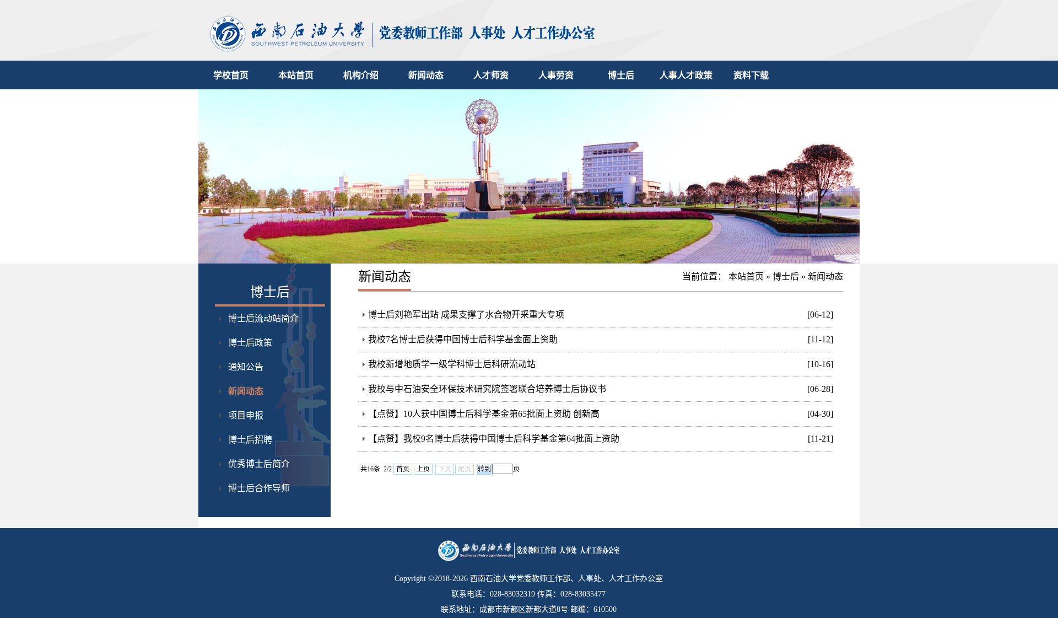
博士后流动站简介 (263, 318)
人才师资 (491, 75)
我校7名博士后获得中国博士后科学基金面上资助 (463, 339)
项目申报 (245, 415)
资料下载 (751, 75)
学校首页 (231, 75)
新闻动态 (426, 75)
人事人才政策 (686, 75)
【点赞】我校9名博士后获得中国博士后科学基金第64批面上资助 (493, 438)
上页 (423, 469)
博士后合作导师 (259, 488)
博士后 (621, 75)
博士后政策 (250, 342)
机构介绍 (361, 75)
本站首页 (296, 75)
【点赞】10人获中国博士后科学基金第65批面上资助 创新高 (484, 413)
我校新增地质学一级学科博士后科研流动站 (452, 364)
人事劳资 (556, 75)
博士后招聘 (250, 439)
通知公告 (245, 367)
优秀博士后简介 (259, 464)
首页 (402, 469)
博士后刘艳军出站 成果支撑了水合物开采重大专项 (466, 314)
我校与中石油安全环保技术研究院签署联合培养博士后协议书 (487, 389)
